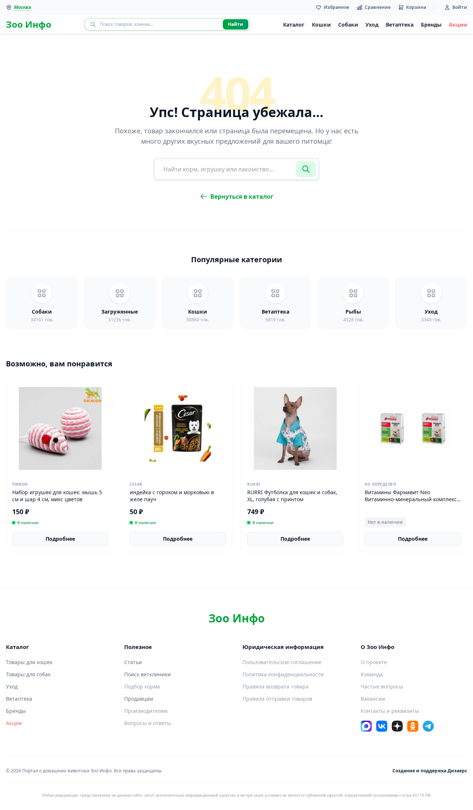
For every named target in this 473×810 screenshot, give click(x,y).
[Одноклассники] (412, 726)
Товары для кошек (29, 662)
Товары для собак (28, 674)
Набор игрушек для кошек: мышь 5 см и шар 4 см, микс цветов (57, 496)
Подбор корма (142, 686)
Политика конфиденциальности (283, 674)
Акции (458, 24)
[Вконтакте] (381, 726)
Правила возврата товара (275, 686)
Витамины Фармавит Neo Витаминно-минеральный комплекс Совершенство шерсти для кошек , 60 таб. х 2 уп (411, 503)
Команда (372, 674)
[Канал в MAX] (366, 726)
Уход (371, 24)
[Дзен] (397, 726)
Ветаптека (400, 24)
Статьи (133, 662)
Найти (235, 24)
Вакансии (373, 698)
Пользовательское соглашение (281, 662)
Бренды (431, 24)
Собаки (348, 24)
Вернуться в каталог (241, 196)
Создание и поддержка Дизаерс (429, 771)
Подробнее (60, 538)
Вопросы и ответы (147, 723)
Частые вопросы (382, 686)
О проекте (374, 662)
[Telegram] (428, 726)
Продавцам (138, 698)
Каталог (293, 24)
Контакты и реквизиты (390, 710)
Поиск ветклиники (147, 674)
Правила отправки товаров (277, 698)
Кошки (321, 24)
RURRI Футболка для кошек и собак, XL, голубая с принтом (292, 496)
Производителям (145, 710)
